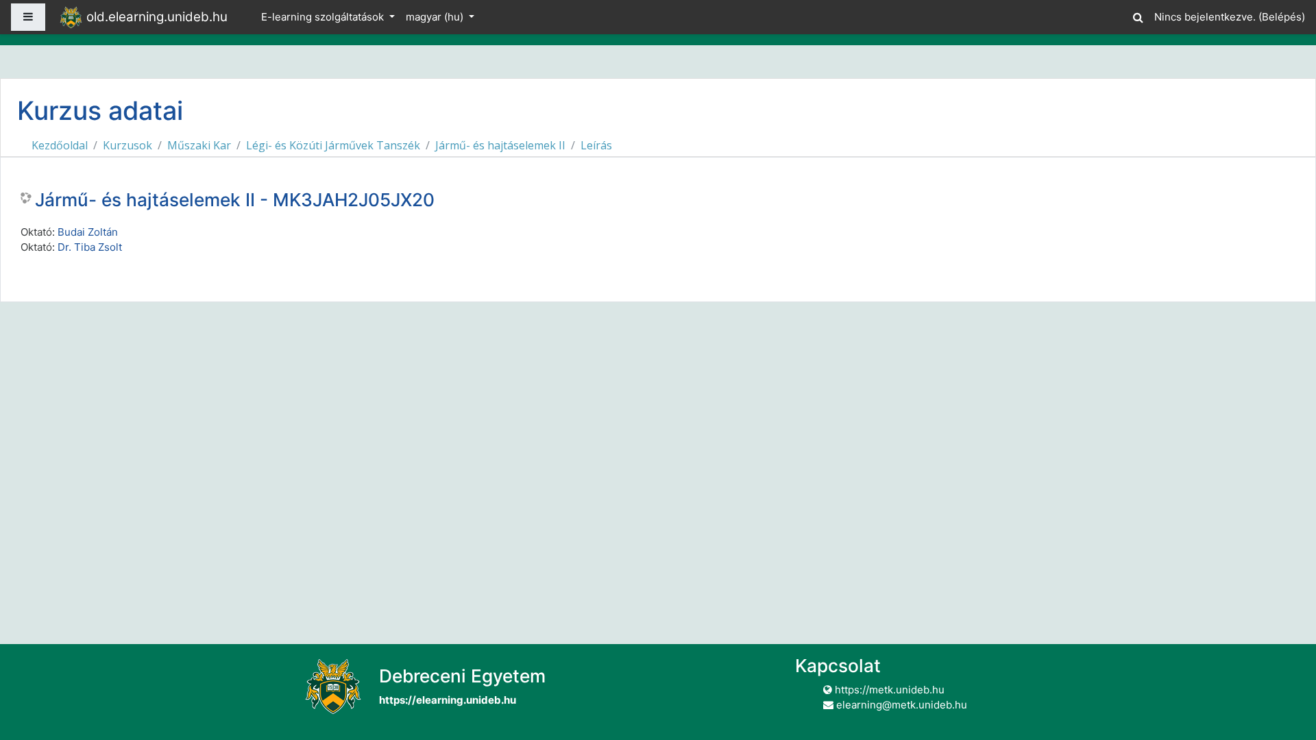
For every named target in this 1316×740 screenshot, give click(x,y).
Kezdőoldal (60, 145)
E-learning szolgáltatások (324, 16)
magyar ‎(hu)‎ (436, 16)
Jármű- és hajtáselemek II (500, 145)
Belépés (1282, 16)
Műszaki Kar (199, 145)
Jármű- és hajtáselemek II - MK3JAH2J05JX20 (235, 199)
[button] (1137, 15)
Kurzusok (127, 145)
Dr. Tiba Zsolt (90, 247)
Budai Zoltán (88, 231)
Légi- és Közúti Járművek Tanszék (333, 145)
